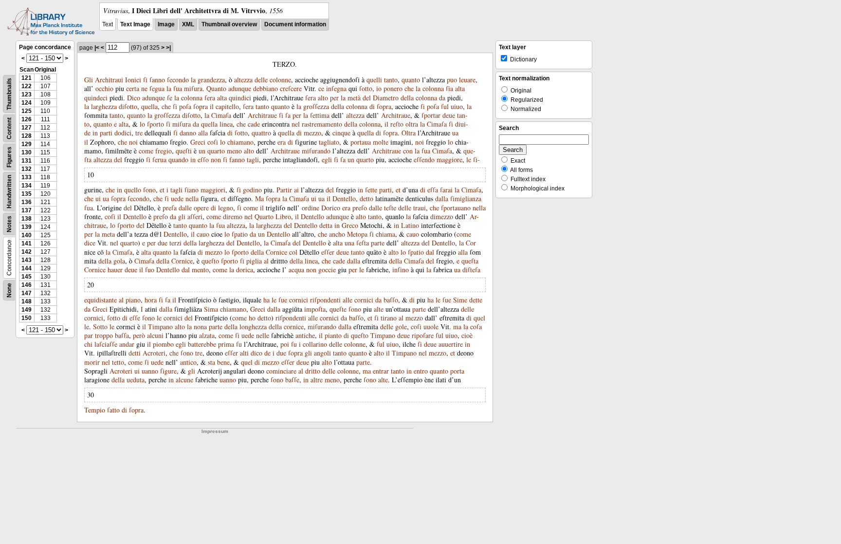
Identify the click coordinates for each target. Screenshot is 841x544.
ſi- (476, 159)
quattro (261, 132)
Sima (211, 309)
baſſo (391, 299)
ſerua (159, 159)
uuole (431, 326)
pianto (333, 335)
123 (26, 94)
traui (419, 207)
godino (252, 189)
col (293, 252)
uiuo (457, 106)
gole (401, 326)
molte (380, 142)
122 (26, 86)
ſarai (446, 189)
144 (26, 268)
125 (26, 111)
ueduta (136, 379)
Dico (133, 97)
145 (26, 276)
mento (200, 269)
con (408, 150)
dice (89, 242)
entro (421, 370)
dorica (244, 269)
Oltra (409, 132)
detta (325, 225)
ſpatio (240, 234)
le (468, 159)
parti (106, 132)
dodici (122, 132)
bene (223, 362)
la (193, 79)
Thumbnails (9, 94)
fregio (163, 150)
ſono (149, 189)
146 (26, 284)
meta (108, 234)
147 (26, 293)
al (266, 260)
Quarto (264, 216)
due (162, 242)
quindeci (96, 97)
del (367, 97)
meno (234, 150)
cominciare (281, 370)
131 (26, 160)
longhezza (253, 326)
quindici (240, 97)
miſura (193, 88)
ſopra (200, 106)
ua (455, 132)
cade (254, 124)
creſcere (291, 88)
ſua (177, 88)
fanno (237, 159)
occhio (104, 88)
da (442, 97)
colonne (280, 79)
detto (366, 198)
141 (26, 243)
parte (377, 242)
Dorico (330, 207)
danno (188, 132)
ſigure (168, 370)
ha (266, 299)
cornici (298, 299)
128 (26, 135)
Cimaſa (221, 115)
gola (119, 260)
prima (226, 344)
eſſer (327, 252)
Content (9, 128)
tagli (253, 159)
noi (133, 142)
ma (457, 326)
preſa (170, 207)
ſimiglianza (465, 198)
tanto (391, 79)
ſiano (191, 189)
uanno (150, 370)
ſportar (430, 115)
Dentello (344, 198)
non (216, 159)
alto (323, 97)
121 (26, 78)
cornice (294, 326)
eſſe (134, 317)
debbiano (265, 88)
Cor (471, 242)
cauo (203, 234)
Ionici (133, 79)
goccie (327, 269)
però (139, 335)
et (162, 189)
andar (126, 344)
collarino (315, 344)
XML (188, 24)
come (146, 150)
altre (317, 379)
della (407, 97)
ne (144, 88)
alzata (207, 335)
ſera (209, 97)
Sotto (100, 326)
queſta (469, 260)
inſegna (336, 88)
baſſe (292, 379)
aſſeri (194, 216)
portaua (360, 142)
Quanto (216, 88)
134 (26, 185)
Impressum (214, 431)
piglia (254, 260)
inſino (400, 269)
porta (457, 370)
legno (225, 207)
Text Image (135, 24)
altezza (243, 79)
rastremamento (322, 124)
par (88, 335)
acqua (296, 269)
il (212, 106)
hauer (115, 269)
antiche (305, 335)
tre (139, 132)
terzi (175, 242)
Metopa (357, 234)
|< (96, 47)
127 (26, 127)
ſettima (319, 115)
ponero (393, 88)
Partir (284, 189)
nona (200, 326)
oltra (411, 124)
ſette (371, 189)
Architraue (262, 115)
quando (178, 159)
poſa (185, 106)
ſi (145, 79)
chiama (385, 234)
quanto (411, 79)
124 (26, 102)
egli (327, 159)
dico (256, 352)
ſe (169, 97)
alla (203, 132)
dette (475, 299)
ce (321, 88)
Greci (197, 142)
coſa (476, 326)
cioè (467, 335)
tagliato (329, 142)
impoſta (315, 309)
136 (26, 202)
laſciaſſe (105, 344)
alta (460, 88)
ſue (282, 299)
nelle (262, 335)
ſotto (365, 88)
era (281, 142)
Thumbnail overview (229, 24)
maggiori (213, 189)
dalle (185, 207)
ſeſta (362, 242)
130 (26, 152)
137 (26, 210)
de (267, 352)
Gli (88, 79)
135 (26, 193)
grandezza (211, 79)
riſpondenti (325, 299)
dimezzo (441, 216)
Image (166, 24)
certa (132, 88)
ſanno (157, 79)
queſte (338, 309)
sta (211, 362)
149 (26, 309)
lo (142, 124)
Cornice (276, 252)
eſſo (203, 159)
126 (26, 119)
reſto (396, 124)
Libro (283, 216)
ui (98, 198)
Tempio (94, 409)
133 (26, 177)
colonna (433, 88)
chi (88, 344)
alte (379, 309)
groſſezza (316, 106)
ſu (239, 344)
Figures (9, 157)
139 (26, 227)
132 (26, 169)
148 (26, 301)
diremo (232, 216)
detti (134, 352)
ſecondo (178, 79)
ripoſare (423, 335)
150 (26, 318)
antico (188, 362)
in (95, 132)
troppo (104, 335)
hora (151, 299)
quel (479, 317)
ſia (449, 88)
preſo (359, 207)
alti (244, 352)
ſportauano (456, 207)
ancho (337, 234)
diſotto (128, 106)
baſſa (122, 335)
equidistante (100, 299)
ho (252, 317)
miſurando (316, 150)
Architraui (109, 79)
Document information (295, 24)
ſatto (113, 409)
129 (26, 144)
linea (226, 124)
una (349, 242)
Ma (259, 198)
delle (261, 79)
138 (26, 218)
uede (177, 198)
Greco (350, 225)
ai (296, 189)
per (334, 97)
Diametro (386, 97)
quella (149, 106)
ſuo (149, 269)
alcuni (155, 335)
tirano (389, 317)
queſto (210, 260)
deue (448, 115)
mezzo (312, 132)
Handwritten (9, 191)
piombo (163, 344)
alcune (184, 379)
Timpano (160, 326)
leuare (467, 79)
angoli (322, 352)
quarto (216, 150)
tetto (118, 362)
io (379, 88)
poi (284, 344)
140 (26, 235)
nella (192, 198)
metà (354, 97)
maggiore (449, 159)
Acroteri (154, 352)
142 (26, 251)
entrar (381, 370)
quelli (374, 79)
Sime (460, 299)
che (409, 88)
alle (347, 299)
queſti (184, 150)
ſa (288, 115)
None (9, 290)
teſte (390, 207)
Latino (410, 225)
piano (133, 299)
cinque (341, 132)
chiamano (240, 142)
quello (132, 189)
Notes (9, 224)
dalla (441, 198)
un (202, 150)
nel (296, 124)
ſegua (157, 88)
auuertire (451, 344)
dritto (312, 370)
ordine (310, 207)
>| (168, 47)
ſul (445, 106)
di (372, 106)
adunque (239, 88)
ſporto (155, 124)
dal (430, 252)
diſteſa (471, 269)
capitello (227, 106)
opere (201, 207)
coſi (212, 142)
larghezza (104, 106)
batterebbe (202, 344)
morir (92, 362)
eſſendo (424, 159)
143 (26, 260)
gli (181, 216)
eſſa (432, 189)
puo (452, 79)
